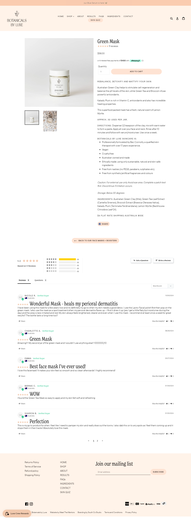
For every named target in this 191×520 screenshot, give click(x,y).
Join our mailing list (114, 463)
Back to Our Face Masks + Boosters (97, 240)
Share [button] (23, 321)
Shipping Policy (32, 475)
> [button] (102, 440)
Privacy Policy (131, 512)
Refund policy (31, 470)
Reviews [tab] (22, 280)
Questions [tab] (39, 280)
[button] (167, 321)
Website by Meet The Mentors (62, 512)
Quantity (102, 66)
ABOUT (80, 16)
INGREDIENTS (113, 16)
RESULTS (91, 16)
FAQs (101, 16)
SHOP (70, 16)
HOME (61, 16)
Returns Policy (32, 462)
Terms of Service (33, 466)
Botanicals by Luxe (39, 512)
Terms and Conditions (113, 512)
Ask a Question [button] (142, 260)
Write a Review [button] (164, 260)
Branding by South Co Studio (89, 512)
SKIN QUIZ (95, 20)
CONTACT (128, 16)
